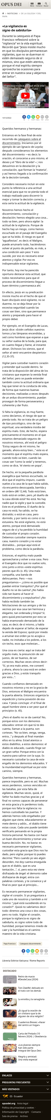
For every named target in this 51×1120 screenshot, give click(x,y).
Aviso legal (22, 1103)
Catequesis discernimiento (30, 943)
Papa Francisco (10, 943)
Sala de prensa (10, 1116)
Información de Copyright (15, 1111)
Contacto (36, 1111)
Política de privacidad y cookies (18, 1107)
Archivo (24, 1116)
